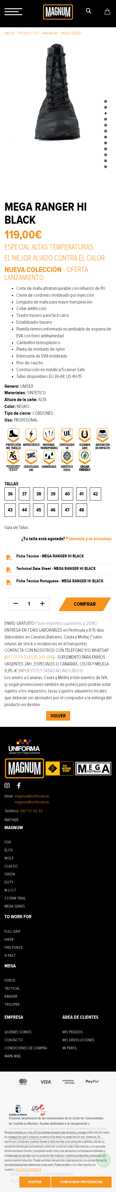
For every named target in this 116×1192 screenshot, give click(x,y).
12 (105, 166)
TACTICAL (12, 988)
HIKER (9, 939)
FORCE (9, 980)
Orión (9, 874)
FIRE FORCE (13, 947)
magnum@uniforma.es (32, 796)
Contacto (13, 1040)
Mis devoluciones (78, 1040)
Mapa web (12, 1056)
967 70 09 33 (17, 657)
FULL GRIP (12, 931)
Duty (8, 882)
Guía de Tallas (16, 527)
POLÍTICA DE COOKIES (28, 1169)
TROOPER (12, 1004)
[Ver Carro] (107, 11)
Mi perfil (69, 1048)
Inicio (9, 33)
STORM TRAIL (15, 898)
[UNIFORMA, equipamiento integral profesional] (58, 11)
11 (105, 160)
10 (105, 154)
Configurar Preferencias (81, 1182)
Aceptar (35, 1182)
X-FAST (10, 955)
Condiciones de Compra (25, 1048)
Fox (7, 842)
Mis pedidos (72, 1032)
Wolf (9, 858)
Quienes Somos (18, 1032)
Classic (11, 866)
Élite (8, 850)
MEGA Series (71, 33)
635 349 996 (42, 657)
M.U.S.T (10, 890)
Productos (28, 33)
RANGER (10, 996)
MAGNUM (50, 33)
